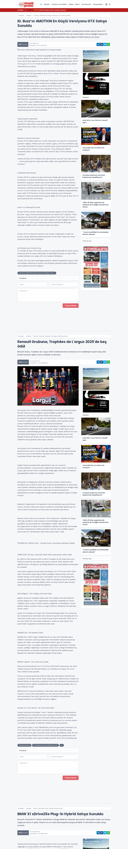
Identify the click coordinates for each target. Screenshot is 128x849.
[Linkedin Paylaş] (98, 44)
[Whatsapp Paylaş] (108, 44)
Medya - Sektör (74, 4)
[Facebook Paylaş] (101, 44)
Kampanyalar (98, 4)
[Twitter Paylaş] (105, 44)
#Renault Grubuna (24, 745)
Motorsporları (86, 4)
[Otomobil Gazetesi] (26, 4)
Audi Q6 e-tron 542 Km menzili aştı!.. (49, 10)
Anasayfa (21, 15)
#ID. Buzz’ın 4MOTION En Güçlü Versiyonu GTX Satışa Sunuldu (37, 273)
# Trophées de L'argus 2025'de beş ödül (45, 745)
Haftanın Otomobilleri (59, 4)
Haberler (47, 4)
